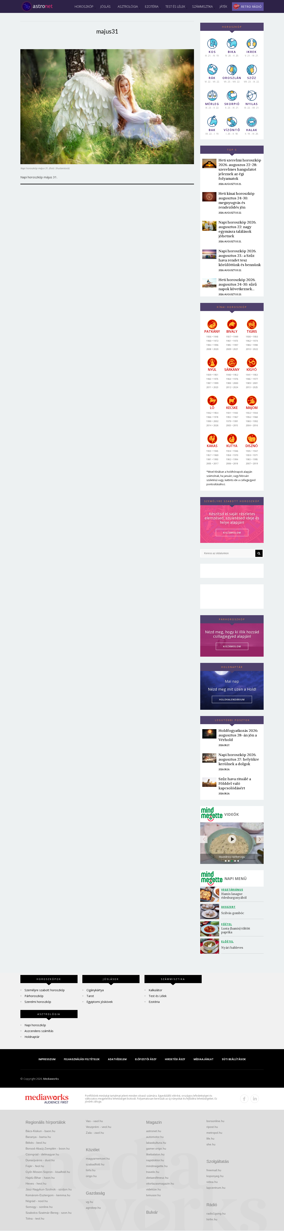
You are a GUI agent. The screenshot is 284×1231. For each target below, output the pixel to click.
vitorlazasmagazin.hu (160, 1183)
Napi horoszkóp (35, 1025)
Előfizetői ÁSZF (146, 1059)
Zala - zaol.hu (95, 1132)
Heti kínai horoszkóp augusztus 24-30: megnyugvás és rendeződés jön (236, 200)
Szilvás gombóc (232, 913)
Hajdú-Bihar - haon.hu (40, 1177)
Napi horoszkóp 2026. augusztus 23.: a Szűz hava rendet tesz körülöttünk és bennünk (240, 258)
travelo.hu (152, 1172)
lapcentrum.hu (215, 1187)
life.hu (210, 1138)
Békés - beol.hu (36, 1142)
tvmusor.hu (153, 1195)
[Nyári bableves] (210, 946)
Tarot (90, 996)
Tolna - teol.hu (35, 1218)
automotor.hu (155, 1137)
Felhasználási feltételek (82, 1059)
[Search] (259, 553)
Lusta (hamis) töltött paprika (236, 930)
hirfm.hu (211, 1219)
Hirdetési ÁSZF (175, 1059)
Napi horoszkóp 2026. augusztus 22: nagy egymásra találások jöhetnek (237, 229)
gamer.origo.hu (156, 1148)
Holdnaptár (32, 1037)
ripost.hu (212, 1127)
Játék (223, 6)
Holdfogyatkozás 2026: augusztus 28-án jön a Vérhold (238, 735)
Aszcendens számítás (39, 1031)
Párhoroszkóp (34, 996)
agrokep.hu (93, 1207)
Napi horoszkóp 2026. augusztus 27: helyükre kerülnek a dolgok (239, 759)
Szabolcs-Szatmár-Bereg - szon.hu (49, 1212)
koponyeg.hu (214, 1176)
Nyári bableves (232, 948)
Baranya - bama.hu (38, 1137)
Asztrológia (128, 6)
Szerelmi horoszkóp (38, 1002)
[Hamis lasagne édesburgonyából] (210, 894)
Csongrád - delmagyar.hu (42, 1154)
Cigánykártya (95, 990)
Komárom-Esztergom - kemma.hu (48, 1195)
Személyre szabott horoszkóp (45, 990)
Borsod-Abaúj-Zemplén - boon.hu (48, 1148)
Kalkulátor (155, 990)
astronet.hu (153, 1131)
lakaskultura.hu (156, 1142)
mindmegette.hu (157, 1166)
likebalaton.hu (155, 1154)
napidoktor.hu (155, 1160)
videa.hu (212, 1182)
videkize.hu (153, 1189)
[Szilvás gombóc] (210, 911)
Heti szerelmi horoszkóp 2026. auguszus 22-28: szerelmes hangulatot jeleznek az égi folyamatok (240, 169)
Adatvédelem (117, 1059)
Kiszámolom (232, 646)
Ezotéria (151, 6)
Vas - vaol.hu (94, 1121)
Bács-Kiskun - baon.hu (40, 1131)
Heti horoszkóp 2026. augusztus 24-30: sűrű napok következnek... (238, 284)
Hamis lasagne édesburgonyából (234, 896)
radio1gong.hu (216, 1213)
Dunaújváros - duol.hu (40, 1160)
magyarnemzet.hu (98, 1158)
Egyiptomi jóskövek (99, 1002)
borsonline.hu (215, 1121)
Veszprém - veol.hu (98, 1127)
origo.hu (91, 1176)
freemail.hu (213, 1170)
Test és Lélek (175, 6)
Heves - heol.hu (36, 1183)
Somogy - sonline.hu (39, 1207)
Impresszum (47, 1059)
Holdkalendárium (232, 699)
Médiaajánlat (204, 1059)
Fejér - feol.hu (35, 1166)
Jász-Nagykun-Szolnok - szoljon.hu (49, 1189)
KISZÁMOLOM (232, 532)
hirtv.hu (90, 1170)
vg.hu (89, 1202)
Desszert (228, 907)
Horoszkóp (84, 6)
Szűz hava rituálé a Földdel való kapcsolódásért (235, 783)
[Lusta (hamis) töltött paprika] (210, 928)
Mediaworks (51, 1079)
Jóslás (105, 6)
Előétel (227, 941)
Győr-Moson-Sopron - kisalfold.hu (48, 1172)
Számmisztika (202, 6)
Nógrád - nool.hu (37, 1201)
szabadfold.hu (95, 1164)
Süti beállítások (234, 1059)
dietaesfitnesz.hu (157, 1177)
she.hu (210, 1144)
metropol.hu (214, 1132)
